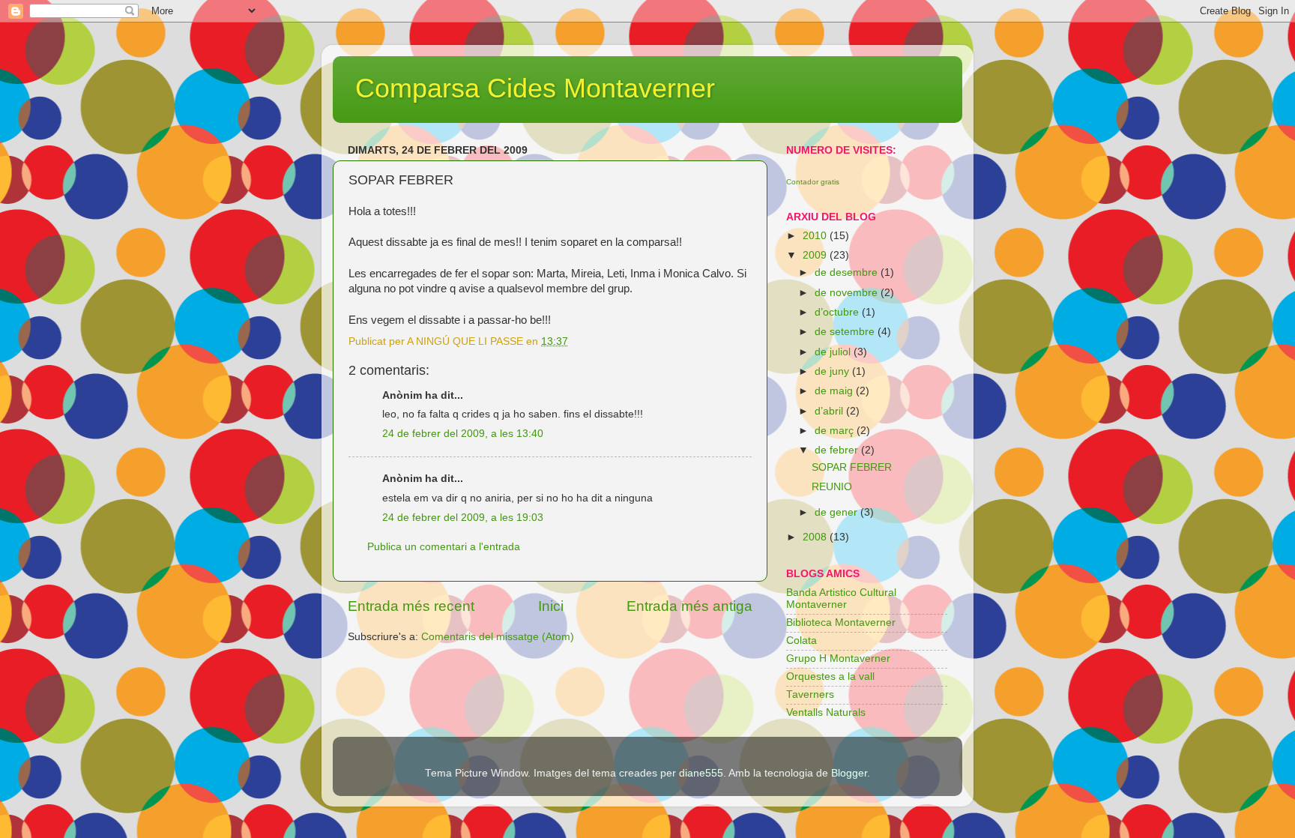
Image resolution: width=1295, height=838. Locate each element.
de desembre (848, 272)
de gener (837, 512)
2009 (816, 255)
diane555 (701, 773)
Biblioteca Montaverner (841, 622)
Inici (551, 606)
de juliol (834, 352)
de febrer (838, 450)
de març (836, 430)
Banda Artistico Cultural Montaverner (841, 598)
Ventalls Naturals (826, 712)
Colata (801, 640)
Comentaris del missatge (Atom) (497, 636)
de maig (835, 391)
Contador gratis (812, 182)
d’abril (830, 411)
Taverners (810, 694)
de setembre (846, 331)
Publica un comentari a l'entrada (443, 546)
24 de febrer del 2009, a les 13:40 (462, 433)
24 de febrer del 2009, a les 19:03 (462, 517)
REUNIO (832, 486)
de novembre (848, 292)
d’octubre (838, 312)
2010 (816, 235)
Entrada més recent (411, 606)
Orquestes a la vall (830, 676)
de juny (833, 371)
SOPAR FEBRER (852, 467)
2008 (816, 537)
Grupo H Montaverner (838, 658)
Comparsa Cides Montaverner (535, 88)
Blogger (849, 773)
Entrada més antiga (689, 606)
